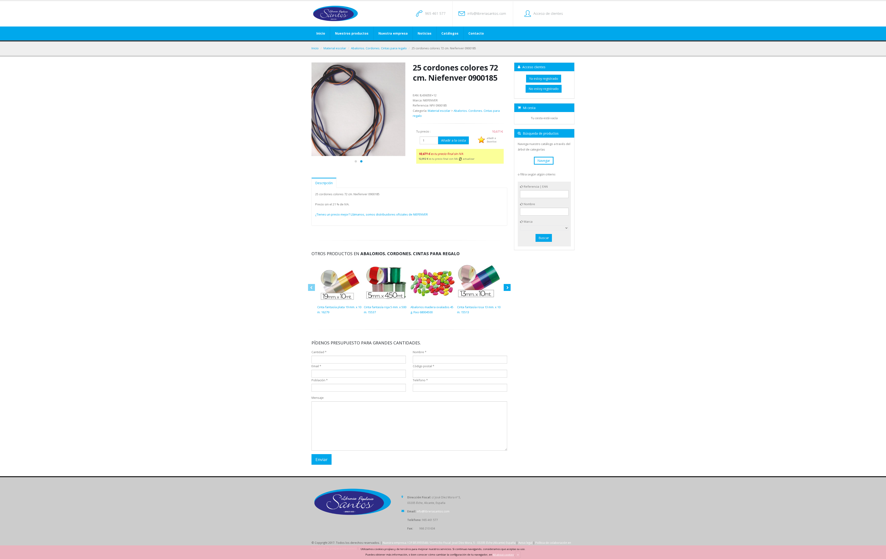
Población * (319, 380)
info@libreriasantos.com (486, 13)
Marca (528, 221)
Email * (316, 366)
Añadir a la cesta (453, 140)
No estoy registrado (544, 88)
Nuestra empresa (393, 33)
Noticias (424, 33)
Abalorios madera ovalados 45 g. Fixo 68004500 (431, 309)
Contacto (476, 33)
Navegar (543, 160)
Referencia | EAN (535, 186)
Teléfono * (420, 380)
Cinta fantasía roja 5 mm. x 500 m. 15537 (385, 309)
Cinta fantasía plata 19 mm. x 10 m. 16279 (339, 309)
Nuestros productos (351, 33)
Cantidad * (318, 352)
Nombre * (419, 352)
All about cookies (503, 554)
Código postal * (423, 366)
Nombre (529, 204)
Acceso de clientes (548, 13)
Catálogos (449, 33)
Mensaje (317, 398)
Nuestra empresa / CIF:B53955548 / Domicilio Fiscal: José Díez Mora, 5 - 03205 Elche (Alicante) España (449, 542)
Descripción (324, 183)
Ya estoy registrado (543, 78)
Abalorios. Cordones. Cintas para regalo (379, 48)
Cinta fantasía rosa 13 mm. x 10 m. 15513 (478, 309)
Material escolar (334, 48)
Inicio (320, 33)
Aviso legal (525, 542)
